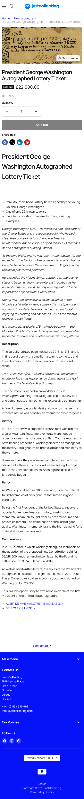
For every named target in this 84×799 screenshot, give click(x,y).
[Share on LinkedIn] (20, 142)
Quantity (7, 102)
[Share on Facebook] (5, 142)
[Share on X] (12, 142)
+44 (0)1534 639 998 (15, 706)
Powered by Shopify (42, 792)
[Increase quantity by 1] (36, 111)
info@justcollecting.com (17, 711)
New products (23, 18)
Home (6, 18)
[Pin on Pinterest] (27, 142)
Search (42, 784)
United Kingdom (40, 758)
